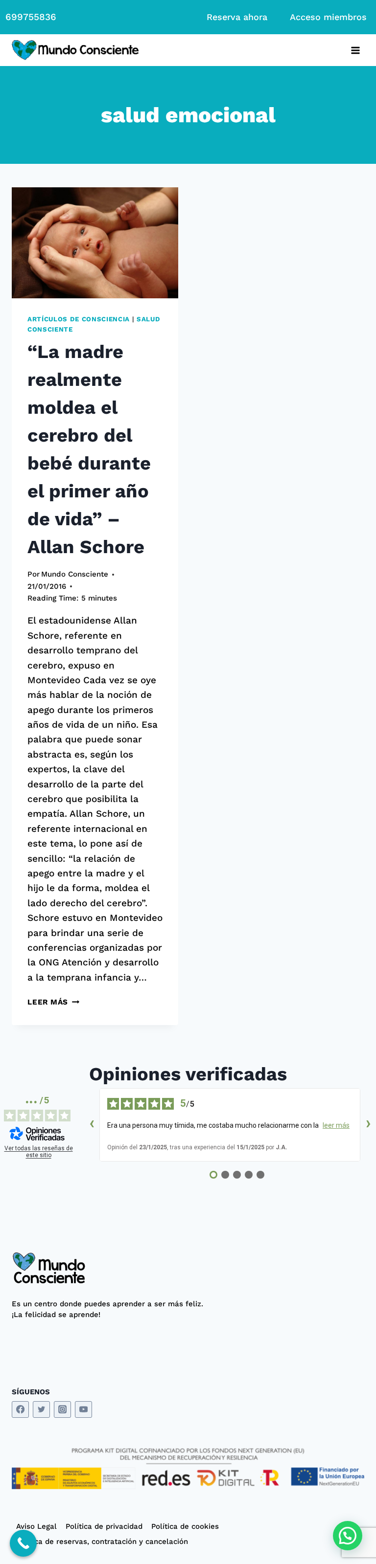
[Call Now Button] (23, 1543)
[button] (347, 1535)
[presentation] (95, 242)
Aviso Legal (36, 1526)
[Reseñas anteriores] (91, 1125)
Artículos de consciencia (78, 319)
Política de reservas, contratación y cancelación (102, 1541)
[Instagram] (62, 1409)
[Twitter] (41, 1409)
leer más (336, 1125)
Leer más (53, 1002)
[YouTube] (83, 1409)
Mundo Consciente (74, 574)
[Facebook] (20, 1409)
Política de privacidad (104, 1526)
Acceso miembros (328, 17)
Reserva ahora (237, 17)
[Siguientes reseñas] (368, 1125)
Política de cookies (185, 1526)
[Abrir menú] (355, 50)
